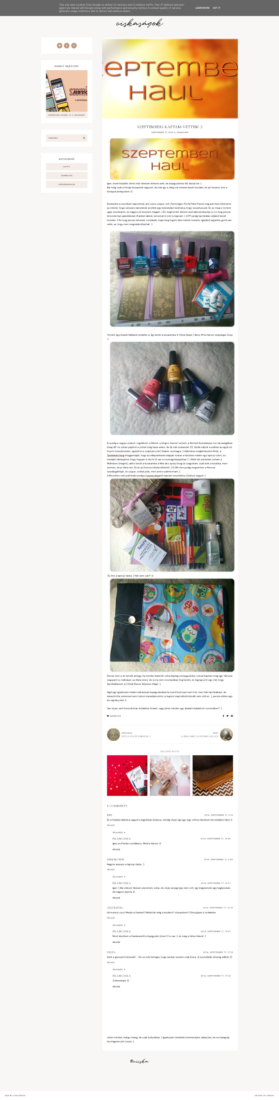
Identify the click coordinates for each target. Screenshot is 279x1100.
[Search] (84, 138)
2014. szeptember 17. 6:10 (218, 815)
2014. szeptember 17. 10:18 (218, 907)
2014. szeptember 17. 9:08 (218, 859)
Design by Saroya (264, 1095)
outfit (66, 166)
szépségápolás (66, 184)
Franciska (122, 838)
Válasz (111, 825)
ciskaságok (139, 23)
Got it (217, 8)
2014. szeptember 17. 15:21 (216, 883)
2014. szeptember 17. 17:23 (216, 975)
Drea (111, 952)
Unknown (115, 859)
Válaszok (118, 832)
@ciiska (139, 1061)
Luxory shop (153, 475)
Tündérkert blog (115, 455)
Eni (109, 815)
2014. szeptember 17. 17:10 (218, 952)
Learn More (202, 8)
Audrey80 (115, 907)
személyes (115, 716)
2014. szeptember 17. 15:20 (216, 838)
